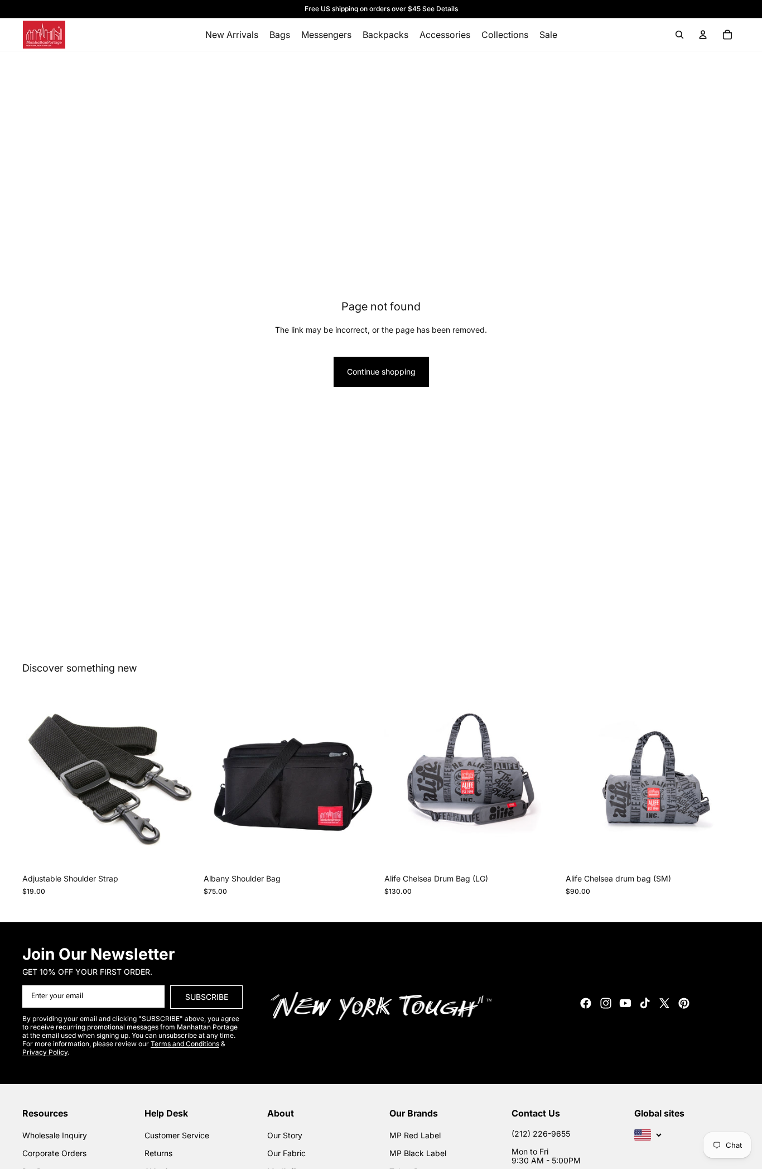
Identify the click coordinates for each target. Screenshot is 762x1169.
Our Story (284, 1135)
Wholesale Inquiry (54, 1135)
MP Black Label (417, 1153)
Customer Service (176, 1135)
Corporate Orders (54, 1153)
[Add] (180, 851)
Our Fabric (286, 1153)
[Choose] (360, 851)
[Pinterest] (684, 1003)
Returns (158, 1153)
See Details (440, 8)
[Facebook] (585, 1003)
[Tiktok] (645, 1003)
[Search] (679, 34)
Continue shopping (381, 371)
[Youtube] (625, 1003)
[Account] (703, 34)
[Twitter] (664, 1003)
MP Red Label (415, 1135)
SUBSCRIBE (206, 997)
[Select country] (648, 1135)
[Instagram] (606, 1003)
